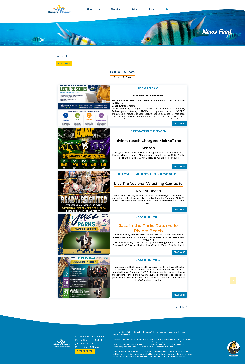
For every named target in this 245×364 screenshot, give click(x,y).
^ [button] (233, 280)
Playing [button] (152, 9)
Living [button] (134, 9)
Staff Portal (85, 351)
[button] (168, 9)
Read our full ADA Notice (162, 347)
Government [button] (94, 9)
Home (58, 56)
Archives (181, 307)
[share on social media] (66, 56)
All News (64, 63)
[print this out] (63, 56)
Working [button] (116, 9)
